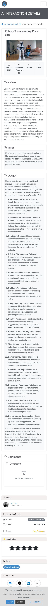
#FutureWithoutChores (11, 567)
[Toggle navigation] (43, 4)
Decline (20, 602)
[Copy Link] (37, 583)
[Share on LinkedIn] (28, 583)
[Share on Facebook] (10, 583)
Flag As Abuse (39, 531)
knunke (14, 503)
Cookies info (35, 602)
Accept (10, 602)
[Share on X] (19, 583)
